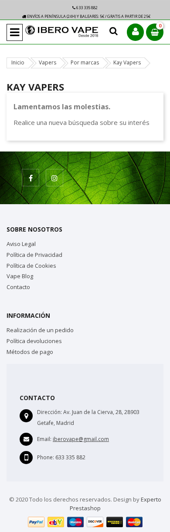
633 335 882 (86, 7)
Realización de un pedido (40, 330)
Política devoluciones (34, 341)
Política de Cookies (31, 265)
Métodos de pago (30, 352)
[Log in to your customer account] (135, 32)
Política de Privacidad (34, 255)
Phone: (45, 457)
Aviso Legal (21, 244)
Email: (44, 439)
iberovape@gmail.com (81, 439)
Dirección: (49, 412)
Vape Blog (20, 276)
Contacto (18, 287)
